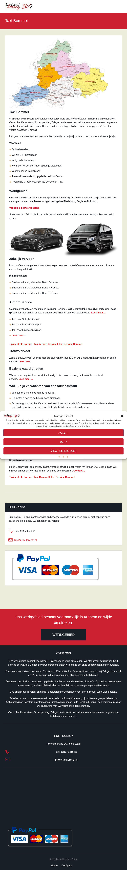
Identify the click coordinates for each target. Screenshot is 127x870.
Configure (67, 865)
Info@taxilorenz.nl (25, 540)
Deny (63, 441)
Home (54, 865)
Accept (64, 432)
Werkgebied (63, 634)
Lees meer (25, 361)
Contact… (79, 470)
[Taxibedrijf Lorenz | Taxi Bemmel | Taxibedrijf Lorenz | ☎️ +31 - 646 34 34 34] (19, 6)
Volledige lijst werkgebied (24, 207)
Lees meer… (98, 312)
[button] (122, 416)
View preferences (63, 450)
